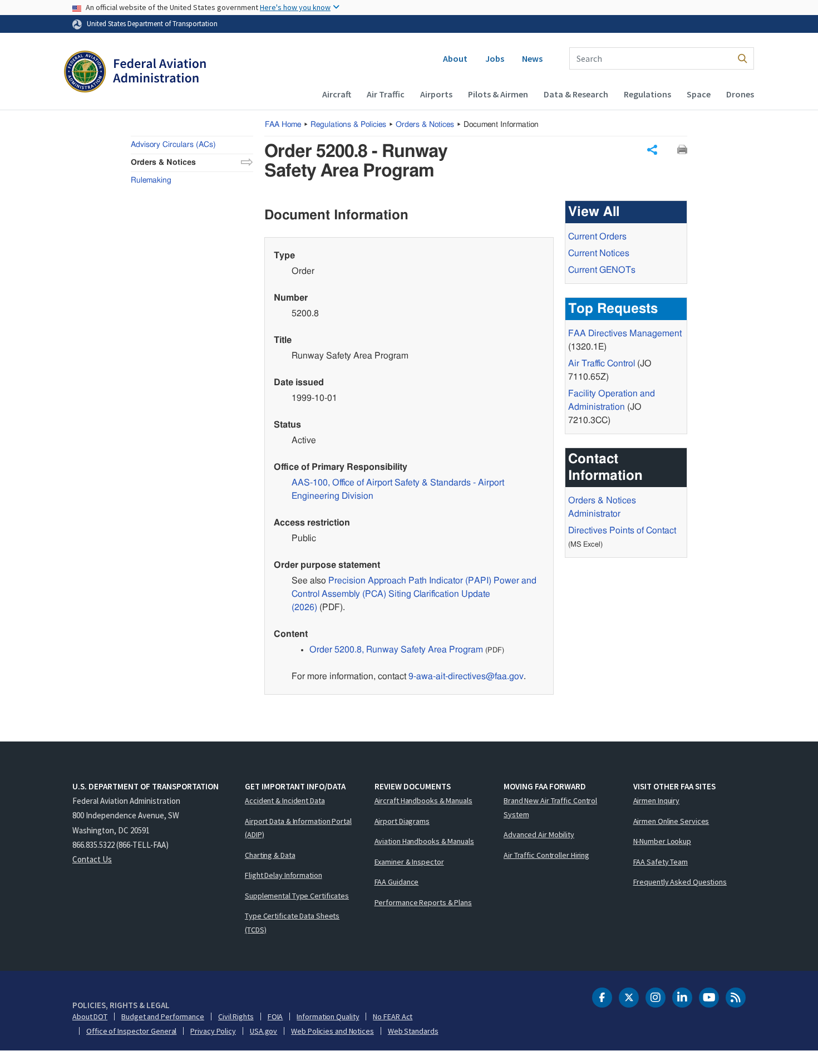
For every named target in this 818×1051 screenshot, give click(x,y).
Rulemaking (151, 180)
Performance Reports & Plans (423, 902)
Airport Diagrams (402, 821)
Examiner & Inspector (409, 862)
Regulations (647, 94)
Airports (436, 94)
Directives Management (625, 333)
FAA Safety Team (660, 862)
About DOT (89, 1016)
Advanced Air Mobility (539, 834)
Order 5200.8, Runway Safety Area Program (396, 649)
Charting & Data (270, 855)
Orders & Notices (425, 125)
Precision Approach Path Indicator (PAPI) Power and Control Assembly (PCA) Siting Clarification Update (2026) (414, 594)
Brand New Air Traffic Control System (550, 807)
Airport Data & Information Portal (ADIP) (298, 828)
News (532, 58)
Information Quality (328, 1016)
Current (601, 270)
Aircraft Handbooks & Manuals (423, 800)
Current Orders (597, 236)
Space (699, 94)
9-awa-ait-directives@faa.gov (466, 676)
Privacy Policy (213, 1031)
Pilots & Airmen (498, 94)
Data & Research (576, 94)
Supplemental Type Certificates (297, 896)
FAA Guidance (396, 882)
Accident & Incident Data (285, 800)
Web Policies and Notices (332, 1031)
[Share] (652, 150)
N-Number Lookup (662, 841)
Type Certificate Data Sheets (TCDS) (292, 923)
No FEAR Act (392, 1016)
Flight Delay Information (283, 875)
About (455, 58)
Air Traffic (386, 94)
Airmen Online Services (671, 821)
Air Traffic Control (601, 363)
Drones (740, 94)
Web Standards (413, 1031)
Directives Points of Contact (622, 530)
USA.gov (263, 1031)
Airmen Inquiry (656, 800)
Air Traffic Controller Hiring (546, 855)
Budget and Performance (162, 1016)
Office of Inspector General (131, 1031)
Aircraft (336, 94)
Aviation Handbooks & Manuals (424, 841)
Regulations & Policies (348, 125)
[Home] (135, 73)
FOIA (275, 1016)
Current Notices (598, 253)
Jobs (494, 58)
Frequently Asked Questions (680, 882)
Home (283, 125)
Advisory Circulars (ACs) (173, 145)
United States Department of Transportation (152, 23)
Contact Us (92, 859)
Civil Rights (236, 1016)
